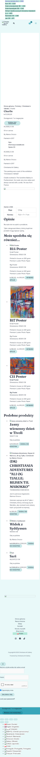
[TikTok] (24, 638)
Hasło (2, 677)
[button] (14, 23)
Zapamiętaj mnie (7, 690)
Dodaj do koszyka (12, 123)
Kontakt (20, 626)
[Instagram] (16, 638)
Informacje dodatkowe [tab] (16, 145)
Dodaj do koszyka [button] (19, 445)
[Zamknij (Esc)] (16, 719)
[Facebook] (20, 638)
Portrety (18, 106)
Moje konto (20, 631)
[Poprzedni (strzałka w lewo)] (2, 722)
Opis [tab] (9, 142)
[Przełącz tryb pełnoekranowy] (7, 719)
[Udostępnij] (11, 719)
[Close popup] (3, 664)
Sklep (20, 624)
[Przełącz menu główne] (36, 23)
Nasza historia (20, 621)
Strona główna (9, 106)
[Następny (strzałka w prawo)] (7, 722)
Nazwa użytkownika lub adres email (12, 667)
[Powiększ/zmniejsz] (2, 719)
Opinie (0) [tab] (11, 147)
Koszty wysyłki (20, 629)
